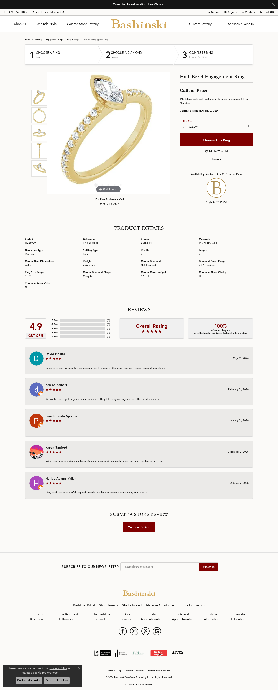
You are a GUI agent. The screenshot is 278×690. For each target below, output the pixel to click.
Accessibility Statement (159, 670)
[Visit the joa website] (121, 653)
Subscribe (209, 566)
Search (39, 57)
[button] (214, 12)
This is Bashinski (36, 616)
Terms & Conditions (135, 670)
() (108, 320)
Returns (216, 158)
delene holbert (56, 385)
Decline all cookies (29, 680)
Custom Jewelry (200, 24)
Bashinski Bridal (46, 24)
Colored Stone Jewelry (83, 24)
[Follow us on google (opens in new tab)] (157, 631)
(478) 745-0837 (109, 203)
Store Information (193, 605)
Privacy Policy (114, 670)
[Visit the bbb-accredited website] (102, 653)
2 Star (54, 332)
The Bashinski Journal (101, 616)
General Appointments (182, 616)
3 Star (54, 328)
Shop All (20, 24)
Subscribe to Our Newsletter (90, 566)
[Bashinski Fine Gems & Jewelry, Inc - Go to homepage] (139, 593)
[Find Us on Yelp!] (158, 653)
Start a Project (132, 605)
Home (27, 39)
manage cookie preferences (40, 672)
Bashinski (146, 242)
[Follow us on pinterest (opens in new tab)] (145, 631)
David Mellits (55, 354)
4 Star (54, 324)
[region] (108, 133)
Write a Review (139, 527)
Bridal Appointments (150, 616)
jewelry (38, 39)
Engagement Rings (54, 39)
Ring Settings (73, 39)
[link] (16, 12)
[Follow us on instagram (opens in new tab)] (134, 631)
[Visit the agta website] (177, 653)
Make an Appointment (161, 605)
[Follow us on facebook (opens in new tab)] (123, 631)
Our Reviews (125, 616)
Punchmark (146, 684)
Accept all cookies (56, 680)
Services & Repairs (241, 24)
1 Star (55, 336)
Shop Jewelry (108, 605)
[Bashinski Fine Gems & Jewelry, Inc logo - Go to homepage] (139, 24)
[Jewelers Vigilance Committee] (138, 653)
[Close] (273, 4)
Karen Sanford (56, 447)
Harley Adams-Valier (61, 478)
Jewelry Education (238, 616)
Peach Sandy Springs (61, 416)
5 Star (54, 320)
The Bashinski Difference (68, 616)
